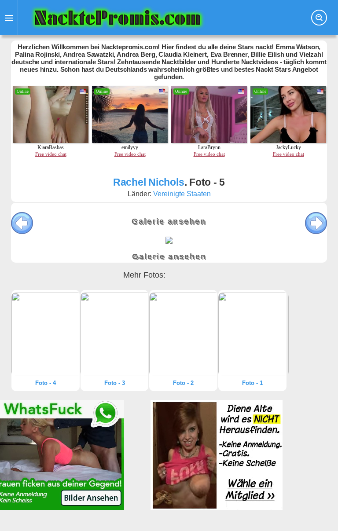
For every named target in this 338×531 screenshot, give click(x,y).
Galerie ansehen (169, 221)
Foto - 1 (252, 383)
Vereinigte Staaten (182, 194)
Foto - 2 (183, 383)
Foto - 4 (45, 383)
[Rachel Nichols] (45, 334)
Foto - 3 (114, 383)
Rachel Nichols (148, 182)
